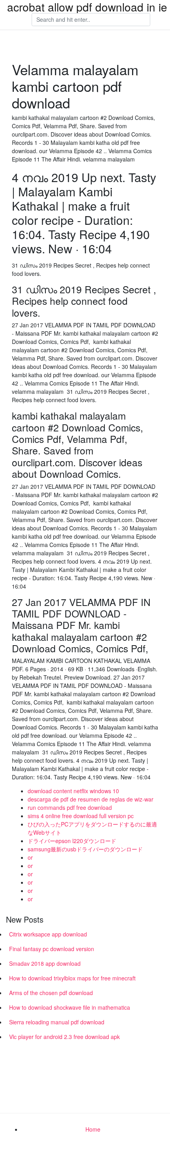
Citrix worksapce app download (48, 934)
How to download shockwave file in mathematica (69, 1007)
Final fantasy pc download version (51, 949)
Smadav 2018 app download (45, 963)
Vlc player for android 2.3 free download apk (64, 1037)
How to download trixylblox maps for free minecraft (72, 978)
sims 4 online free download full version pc (81, 816)
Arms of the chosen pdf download (51, 993)
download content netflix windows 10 (73, 791)
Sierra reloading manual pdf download (56, 1022)
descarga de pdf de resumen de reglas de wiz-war (90, 799)
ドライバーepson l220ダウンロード (72, 841)
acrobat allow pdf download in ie (87, 6)
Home (92, 1129)
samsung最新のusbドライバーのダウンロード (85, 849)
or (30, 857)
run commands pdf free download (70, 807)
